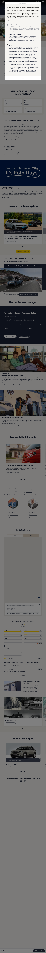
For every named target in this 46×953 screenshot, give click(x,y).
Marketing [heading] (11, 45)
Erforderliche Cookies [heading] (13, 24)
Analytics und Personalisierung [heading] (15, 34)
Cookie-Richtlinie (10, 17)
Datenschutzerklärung (23, 17)
